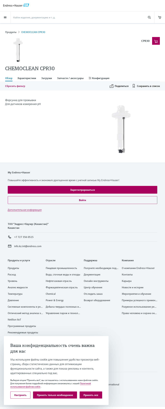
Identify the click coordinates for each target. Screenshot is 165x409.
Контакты (127, 274)
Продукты (10, 32)
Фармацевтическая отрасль (62, 287)
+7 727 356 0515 (24, 237)
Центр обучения (93, 287)
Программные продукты (22, 326)
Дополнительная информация (25, 209)
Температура (15, 293)
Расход (12, 274)
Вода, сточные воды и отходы (63, 274)
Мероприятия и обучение (136, 293)
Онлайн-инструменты (96, 280)
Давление (13, 300)
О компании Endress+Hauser (138, 268)
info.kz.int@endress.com (27, 246)
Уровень (12, 280)
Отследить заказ (93, 293)
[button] (82, 190)
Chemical (51, 293)
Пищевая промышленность (61, 268)
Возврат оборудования (97, 300)
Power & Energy (54, 300)
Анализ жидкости (18, 287)
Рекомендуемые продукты (23, 332)
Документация (92, 274)
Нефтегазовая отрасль (59, 280)
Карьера (126, 280)
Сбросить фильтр (15, 86)
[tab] (10, 78)
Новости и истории (132, 287)
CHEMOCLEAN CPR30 (33, 32)
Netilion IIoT (14, 319)
